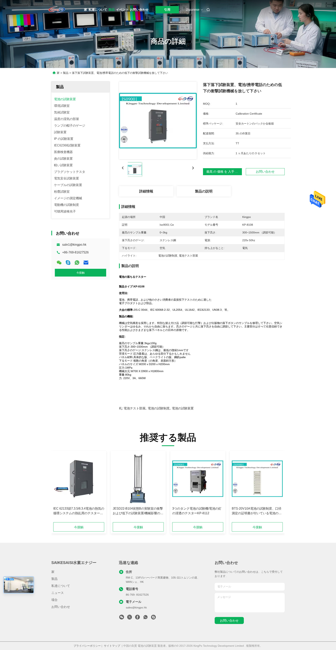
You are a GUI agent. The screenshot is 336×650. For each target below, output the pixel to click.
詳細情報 (146, 191)
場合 (54, 599)
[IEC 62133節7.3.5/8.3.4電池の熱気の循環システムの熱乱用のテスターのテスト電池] (78, 479)
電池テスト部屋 (134, 408)
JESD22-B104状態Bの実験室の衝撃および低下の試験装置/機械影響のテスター (138, 511)
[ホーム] (56, 10)
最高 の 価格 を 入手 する (223, 171)
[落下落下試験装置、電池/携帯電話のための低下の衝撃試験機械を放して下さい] (158, 120)
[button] (58, 488)
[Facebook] (137, 618)
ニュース (57, 592)
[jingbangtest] (153, 618)
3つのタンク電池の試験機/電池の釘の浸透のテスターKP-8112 (196, 511)
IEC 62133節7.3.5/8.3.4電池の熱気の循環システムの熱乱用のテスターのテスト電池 (78, 511)
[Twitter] (129, 618)
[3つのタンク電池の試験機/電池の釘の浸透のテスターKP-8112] (197, 479)
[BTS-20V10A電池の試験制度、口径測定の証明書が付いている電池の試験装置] (257, 479)
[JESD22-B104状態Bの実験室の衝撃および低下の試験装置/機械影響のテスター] (138, 479)
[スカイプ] (68, 262)
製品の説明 (204, 191)
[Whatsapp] (77, 262)
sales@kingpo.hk (136, 607)
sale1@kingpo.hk (74, 244)
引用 (167, 9)
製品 (111, 9)
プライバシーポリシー (87, 645)
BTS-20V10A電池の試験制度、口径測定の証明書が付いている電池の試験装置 (257, 511)
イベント (122, 9)
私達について (97, 9)
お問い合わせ (139, 9)
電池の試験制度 (159, 408)
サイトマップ (112, 645)
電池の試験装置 (183, 408)
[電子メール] (86, 262)
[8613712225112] (145, 618)
